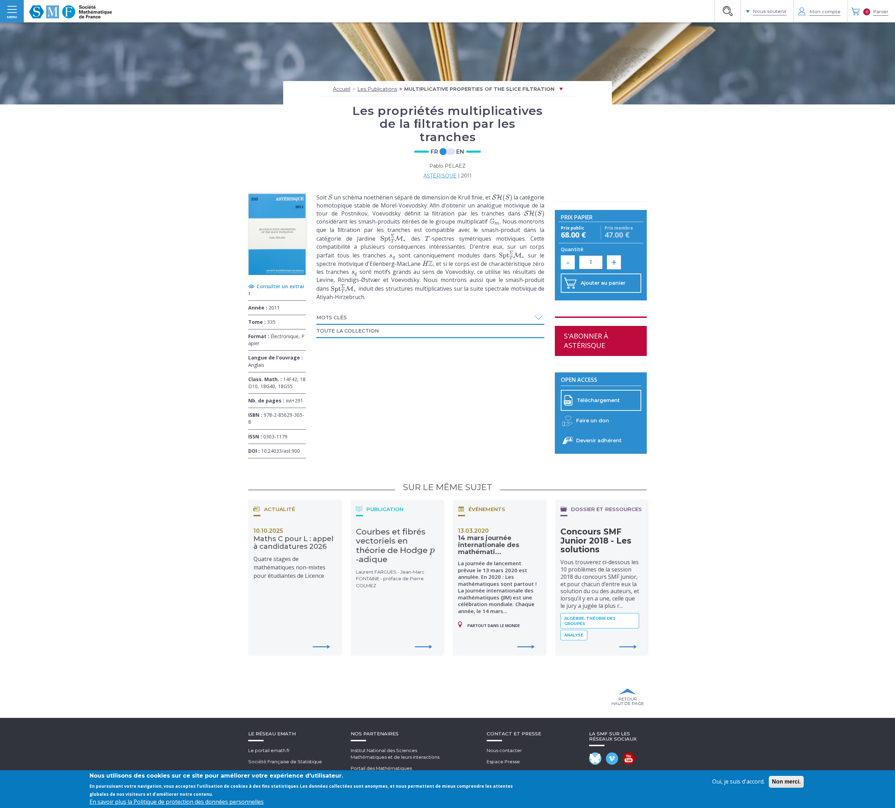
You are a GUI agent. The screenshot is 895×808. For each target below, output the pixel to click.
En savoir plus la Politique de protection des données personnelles (177, 802)
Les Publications (377, 89)
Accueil (341, 89)
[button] (430, 318)
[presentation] (330, 197)
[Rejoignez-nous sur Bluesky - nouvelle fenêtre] (595, 758)
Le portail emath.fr (269, 750)
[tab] (430, 318)
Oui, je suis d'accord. (738, 781)
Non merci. (786, 782)
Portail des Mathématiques (381, 768)
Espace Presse (503, 761)
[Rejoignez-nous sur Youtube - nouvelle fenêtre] (629, 758)
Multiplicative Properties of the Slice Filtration (479, 89)
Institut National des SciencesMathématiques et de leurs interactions (395, 754)
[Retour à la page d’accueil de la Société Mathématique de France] (70, 11)
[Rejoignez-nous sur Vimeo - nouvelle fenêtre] (612, 758)
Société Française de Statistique (285, 761)
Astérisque (440, 176)
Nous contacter (504, 750)
